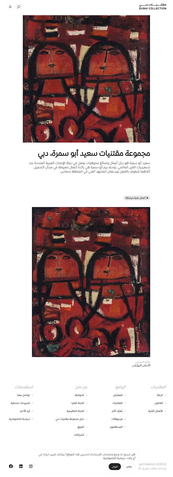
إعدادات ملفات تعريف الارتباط (149, 468)
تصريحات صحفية (22, 403)
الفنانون (160, 403)
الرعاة (161, 395)
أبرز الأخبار (26, 411)
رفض (129, 466)
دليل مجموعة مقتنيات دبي (71, 419)
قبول (115, 466)
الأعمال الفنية (157, 411)
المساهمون (118, 427)
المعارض (119, 395)
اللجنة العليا (79, 403)
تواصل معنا (25, 395)
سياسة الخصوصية (21, 419)
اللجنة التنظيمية (77, 411)
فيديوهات (119, 419)
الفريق (82, 427)
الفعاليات (119, 403)
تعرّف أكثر (119, 411)
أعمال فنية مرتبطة (136, 198)
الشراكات (81, 435)
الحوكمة (81, 395)
